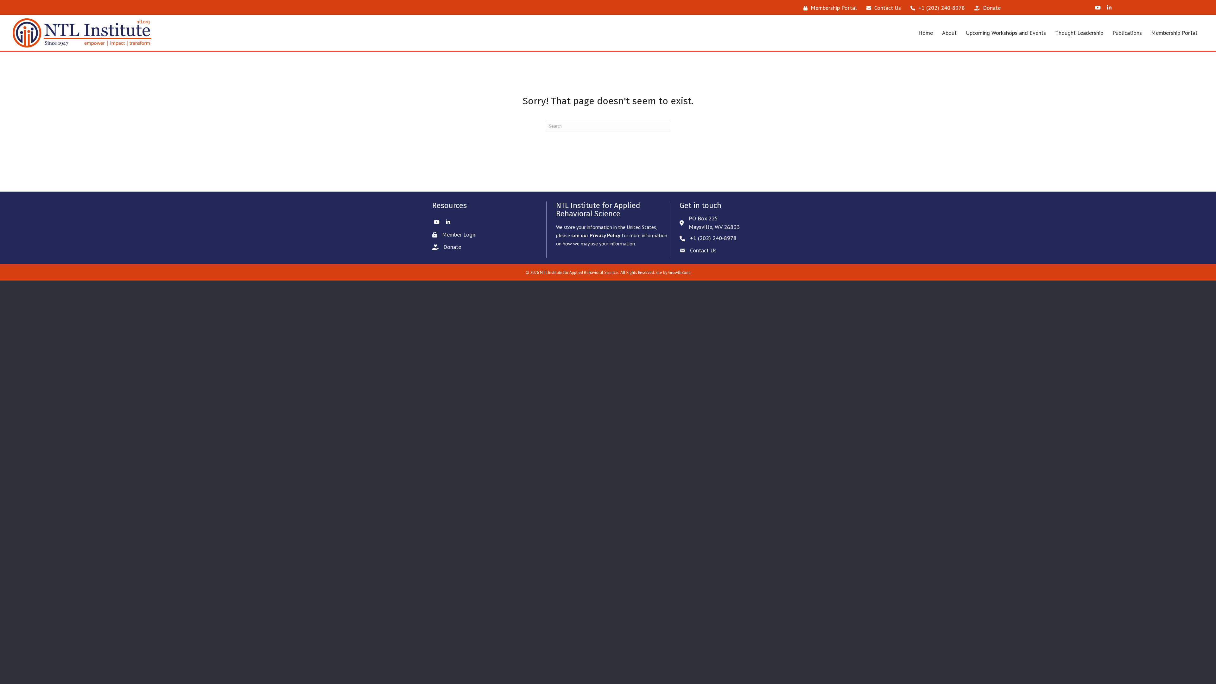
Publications (1127, 32)
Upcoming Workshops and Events (1006, 32)
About (949, 32)
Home (925, 32)
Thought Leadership (1079, 32)
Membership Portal (1174, 32)
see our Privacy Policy (595, 235)
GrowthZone (679, 272)
